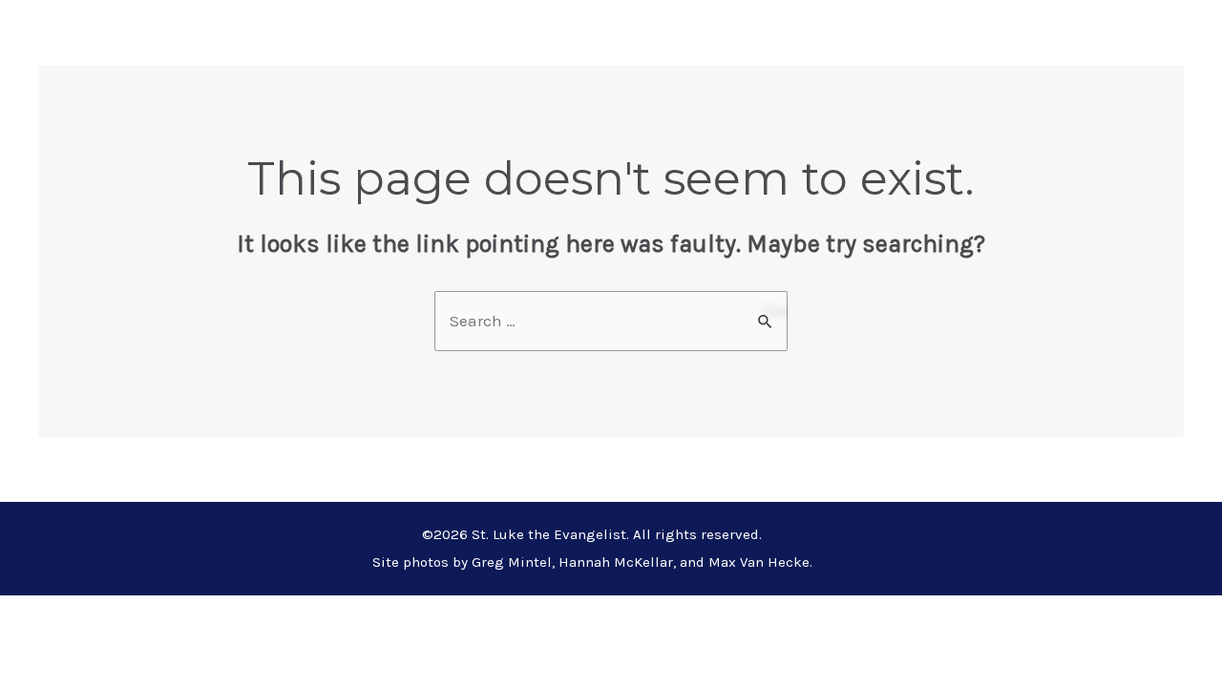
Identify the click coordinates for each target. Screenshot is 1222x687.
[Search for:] (611, 320)
